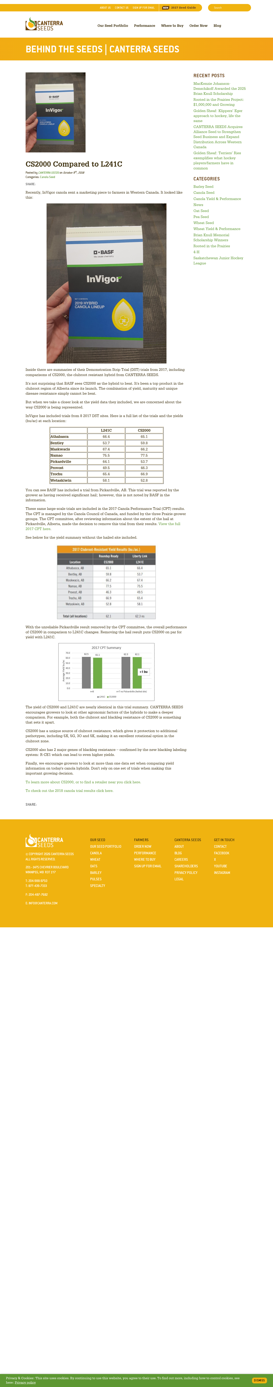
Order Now (198, 25)
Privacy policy (25, 1382)
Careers (181, 859)
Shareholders (186, 866)
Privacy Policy (185, 873)
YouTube (220, 866)
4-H (196, 252)
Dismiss (259, 1380)
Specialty (97, 886)
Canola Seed (47, 177)
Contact (122, 7)
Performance (144, 25)
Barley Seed (203, 186)
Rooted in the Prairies (211, 246)
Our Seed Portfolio (113, 25)
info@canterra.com (43, 903)
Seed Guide (183, 7)
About (105, 7)
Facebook (221, 853)
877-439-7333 (37, 886)
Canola (96, 853)
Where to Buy (172, 25)
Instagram (222, 873)
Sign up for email (144, 7)
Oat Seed (201, 210)
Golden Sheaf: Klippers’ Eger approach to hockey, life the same (217, 115)
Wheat (95, 859)
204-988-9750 (37, 881)
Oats (93, 866)
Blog (217, 25)
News (198, 204)
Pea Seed (201, 216)
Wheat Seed (203, 222)
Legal (179, 879)
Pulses (96, 879)
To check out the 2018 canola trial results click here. (70, 790)
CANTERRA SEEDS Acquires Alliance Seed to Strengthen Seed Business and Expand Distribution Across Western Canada (218, 136)
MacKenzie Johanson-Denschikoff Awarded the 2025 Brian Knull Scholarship (219, 88)
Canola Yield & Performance (217, 198)
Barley (96, 873)
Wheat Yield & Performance (216, 228)
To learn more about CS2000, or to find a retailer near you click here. (83, 782)
